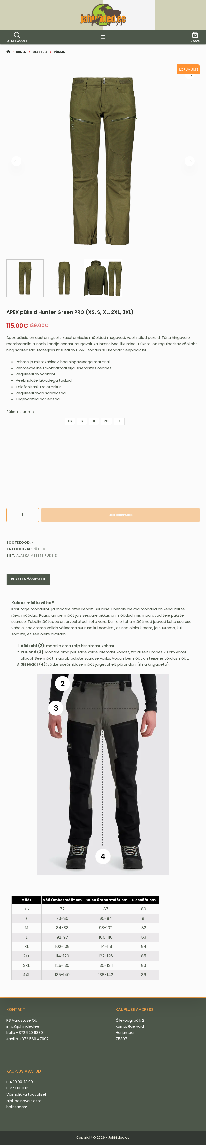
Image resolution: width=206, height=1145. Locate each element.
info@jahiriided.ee (22, 1026)
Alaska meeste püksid (36, 555)
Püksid (39, 549)
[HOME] (8, 52)
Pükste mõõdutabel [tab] (28, 579)
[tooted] (103, 37)
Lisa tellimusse (121, 514)
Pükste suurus (20, 411)
